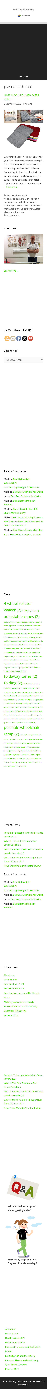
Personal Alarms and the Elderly (20, 1006)
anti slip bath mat (16, 198)
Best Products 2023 (14, 983)
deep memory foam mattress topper (17, 660)
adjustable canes (22, 616)
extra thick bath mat (24, 202)
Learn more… (11, 270)
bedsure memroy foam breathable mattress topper (23, 622)
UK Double (21, 758)
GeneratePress (24, 1384)
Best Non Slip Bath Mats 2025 (21, 97)
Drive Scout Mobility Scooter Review (22, 865)
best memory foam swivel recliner (19, 649)
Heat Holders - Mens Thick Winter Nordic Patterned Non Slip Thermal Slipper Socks (23, 692)
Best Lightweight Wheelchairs (24, 487)
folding (13, 682)
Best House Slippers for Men (27, 529)
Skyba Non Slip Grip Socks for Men (23, 751)
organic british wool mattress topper (19, 715)
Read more (11, 187)
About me (9, 975)
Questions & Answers (15, 1010)
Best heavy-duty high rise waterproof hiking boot (23, 637)
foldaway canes (20, 676)
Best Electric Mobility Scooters (27, 517)
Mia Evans (9, 521)
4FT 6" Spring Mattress (30, 611)
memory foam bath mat (16, 205)
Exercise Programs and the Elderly (21, 992)
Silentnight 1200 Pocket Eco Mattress (19, 743)
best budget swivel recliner (14, 626)
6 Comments (13, 215)
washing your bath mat (21, 208)
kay (6, 534)
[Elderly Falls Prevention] (23, 15)
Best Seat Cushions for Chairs (28, 491)
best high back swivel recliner (15, 641)
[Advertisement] (23, 47)
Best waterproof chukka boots (30, 656)
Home (7, 997)
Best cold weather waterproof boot (23, 629)
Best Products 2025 (17, 195)
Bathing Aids (10, 979)
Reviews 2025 (11, 1015)
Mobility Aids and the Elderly (19, 1001)
